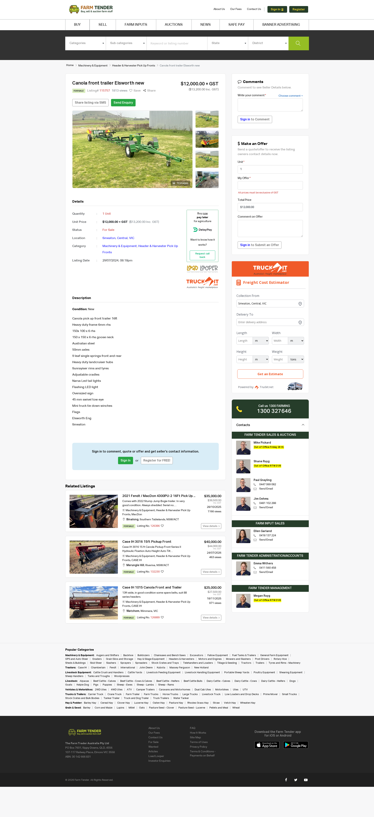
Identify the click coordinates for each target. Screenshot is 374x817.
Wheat (236, 708)
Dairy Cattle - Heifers (273, 681)
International (128, 667)
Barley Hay (90, 703)
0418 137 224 (267, 535)
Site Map (195, 737)
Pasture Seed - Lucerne (191, 708)
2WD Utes (101, 689)
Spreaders (141, 663)
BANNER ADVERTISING (281, 24)
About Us (219, 9)
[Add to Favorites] (162, 526)
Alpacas (84, 681)
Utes (235, 689)
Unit (240, 162)
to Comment (255, 119)
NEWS (205, 24)
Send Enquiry (123, 102)
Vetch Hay (230, 703)
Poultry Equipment (264, 672)
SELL (103, 24)
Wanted (153, 747)
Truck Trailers (161, 698)
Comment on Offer (250, 216)
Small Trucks (289, 694)
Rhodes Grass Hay (198, 703)
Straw (216, 703)
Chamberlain (98, 667)
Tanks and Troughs (99, 676)
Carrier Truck (95, 694)
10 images (182, 183)
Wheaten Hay (247, 703)
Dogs (292, 681)
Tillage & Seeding (227, 663)
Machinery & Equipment (93, 65)
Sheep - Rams (166, 685)
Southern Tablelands (152, 519)
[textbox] (85, 43)
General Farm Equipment (274, 655)
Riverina (150, 565)
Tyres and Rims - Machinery (284, 663)
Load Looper (156, 756)
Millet (132, 708)
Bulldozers (144, 655)
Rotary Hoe (280, 659)
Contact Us (254, 9)
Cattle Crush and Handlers (108, 672)
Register (299, 9)
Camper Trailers (145, 689)
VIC (131, 238)
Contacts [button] (243, 425)
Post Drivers (262, 659)
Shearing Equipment (291, 672)
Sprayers (125, 663)
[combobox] (85, 43)
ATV (129, 689)
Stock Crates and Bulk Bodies (82, 698)
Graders (97, 659)
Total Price (244, 200)
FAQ (192, 728)
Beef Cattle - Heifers (167, 681)
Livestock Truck (211, 694)
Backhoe (128, 655)
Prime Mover (270, 694)
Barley (86, 708)
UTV (245, 689)
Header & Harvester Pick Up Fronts (133, 65)
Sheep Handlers (74, 676)
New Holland (201, 667)
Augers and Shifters (107, 655)
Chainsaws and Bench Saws (170, 655)
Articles (153, 751)
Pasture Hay (176, 703)
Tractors (246, 663)
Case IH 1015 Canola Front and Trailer (152, 587)
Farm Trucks (151, 694)
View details (211, 526)
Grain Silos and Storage (119, 659)
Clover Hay (123, 703)
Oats (142, 708)
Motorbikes (222, 689)
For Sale (153, 742)
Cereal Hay (107, 703)
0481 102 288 (267, 503)
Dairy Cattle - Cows (246, 681)
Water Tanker (181, 698)
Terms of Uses (199, 742)
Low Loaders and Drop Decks (242, 694)
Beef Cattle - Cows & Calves (136, 681)
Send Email (266, 488)
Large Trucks (190, 694)
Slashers (111, 663)
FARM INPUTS (136, 24)
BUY (77, 24)
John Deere (146, 667)
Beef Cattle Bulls (193, 681)
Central (122, 238)
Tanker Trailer (112, 698)
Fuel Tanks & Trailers (244, 655)
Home (70, 65)
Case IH (82, 667)
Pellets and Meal (218, 708)
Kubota (161, 667)
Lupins (120, 708)
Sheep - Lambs (145, 685)
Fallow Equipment (217, 655)
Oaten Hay (159, 703)
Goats (68, 685)
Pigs (95, 685)
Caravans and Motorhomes (174, 689)
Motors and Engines (210, 659)
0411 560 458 (267, 567)
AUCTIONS (174, 24)
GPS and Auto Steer (76, 659)
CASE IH (136, 560)
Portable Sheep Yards (236, 672)
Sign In (276, 9)
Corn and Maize (103, 708)
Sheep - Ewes (124, 685)
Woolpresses (122, 676)
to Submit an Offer (259, 245)
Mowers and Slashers (238, 659)
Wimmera (146, 611)
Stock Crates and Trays (165, 663)
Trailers (260, 663)
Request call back (202, 256)
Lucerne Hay (141, 703)
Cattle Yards (135, 672)
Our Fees (236, 9)
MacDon (136, 514)
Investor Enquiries (159, 761)
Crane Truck (115, 694)
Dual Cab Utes (203, 689)
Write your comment (251, 95)
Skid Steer (96, 663)
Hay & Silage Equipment (151, 659)
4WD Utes (117, 689)
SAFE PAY (236, 24)
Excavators (196, 655)
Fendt (113, 667)
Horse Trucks (170, 694)
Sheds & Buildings (75, 663)
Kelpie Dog (83, 685)
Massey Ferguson (179, 667)
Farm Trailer (133, 694)
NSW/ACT (172, 519)
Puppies (108, 685)
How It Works (198, 732)
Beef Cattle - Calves (104, 681)
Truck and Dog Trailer (136, 698)
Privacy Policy (198, 747)
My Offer (243, 178)
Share (151, 90)
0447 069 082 (267, 484)
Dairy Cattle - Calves (218, 681)
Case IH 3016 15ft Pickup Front (146, 541)
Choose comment (290, 95)
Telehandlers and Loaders (198, 663)
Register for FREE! (156, 460)
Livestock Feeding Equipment (163, 672)
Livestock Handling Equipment (202, 672)
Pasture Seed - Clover (161, 708)
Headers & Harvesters (181, 659)
